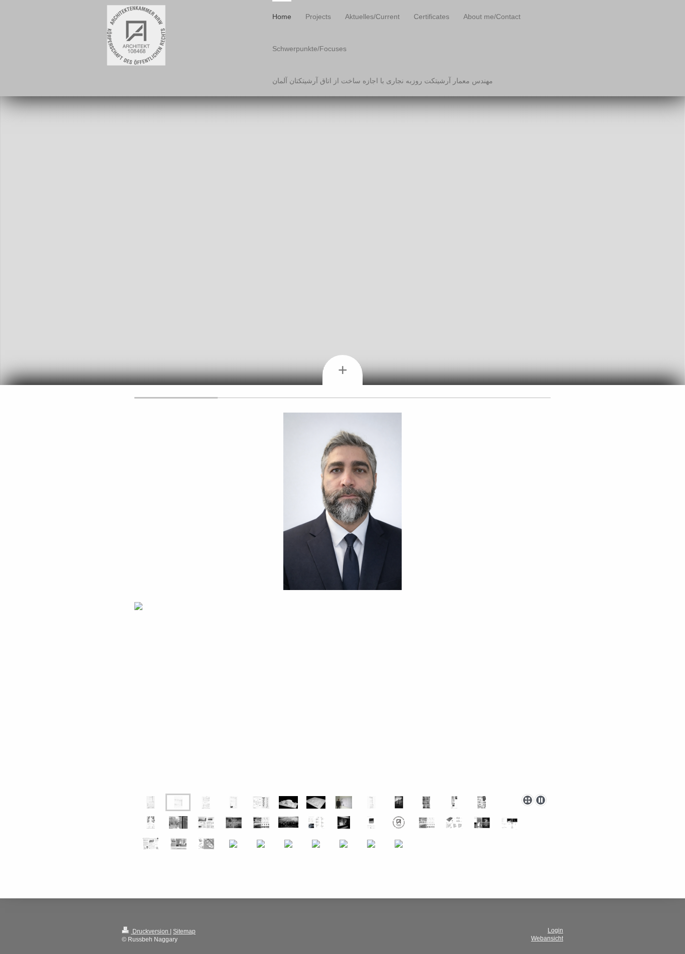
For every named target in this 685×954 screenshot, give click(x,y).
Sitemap (184, 931)
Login (555, 930)
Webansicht (547, 938)
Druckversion (150, 931)
